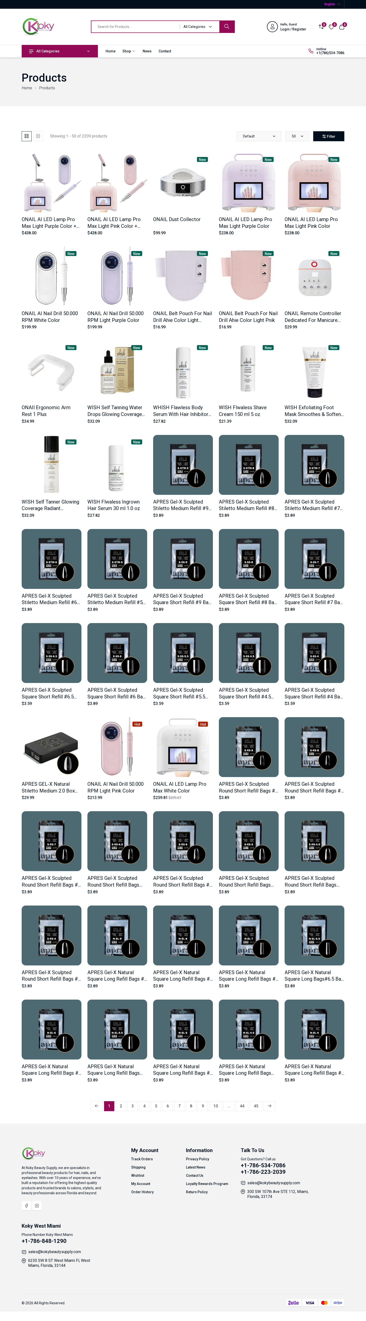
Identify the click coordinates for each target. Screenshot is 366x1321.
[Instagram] (37, 1205)
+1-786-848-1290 (44, 1241)
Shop (127, 51)
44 (242, 1106)
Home (111, 51)
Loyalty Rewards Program (207, 1184)
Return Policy (197, 1192)
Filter (331, 136)
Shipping (138, 1167)
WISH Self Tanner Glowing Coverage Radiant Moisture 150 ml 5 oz (50, 508)
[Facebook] (26, 1205)
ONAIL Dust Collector (177, 219)
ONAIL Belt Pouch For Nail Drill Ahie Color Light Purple (182, 320)
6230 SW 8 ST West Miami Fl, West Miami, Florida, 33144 (59, 1263)
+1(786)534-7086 (330, 53)
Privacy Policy (197, 1159)
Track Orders (142, 1159)
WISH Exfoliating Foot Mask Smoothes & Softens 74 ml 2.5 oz (314, 414)
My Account (140, 1184)
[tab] (27, 136)
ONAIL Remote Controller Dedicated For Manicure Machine (313, 320)
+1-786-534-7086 (263, 1165)
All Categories (48, 51)
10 (215, 1106)
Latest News (195, 1167)
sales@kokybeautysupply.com (273, 1183)
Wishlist (137, 1176)
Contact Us (194, 1176)
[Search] (226, 26)
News (147, 51)
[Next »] (269, 1106)
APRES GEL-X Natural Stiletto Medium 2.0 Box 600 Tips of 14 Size (48, 790)
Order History (142, 1192)
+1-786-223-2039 (263, 1172)
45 (256, 1106)
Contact (165, 51)
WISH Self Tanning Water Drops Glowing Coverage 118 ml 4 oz (114, 414)
